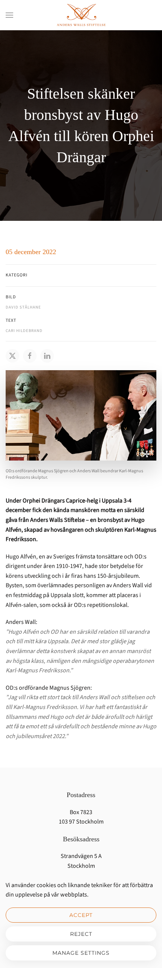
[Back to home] (81, 15)
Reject (81, 934)
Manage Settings (81, 952)
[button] (9, 15)
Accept (81, 915)
